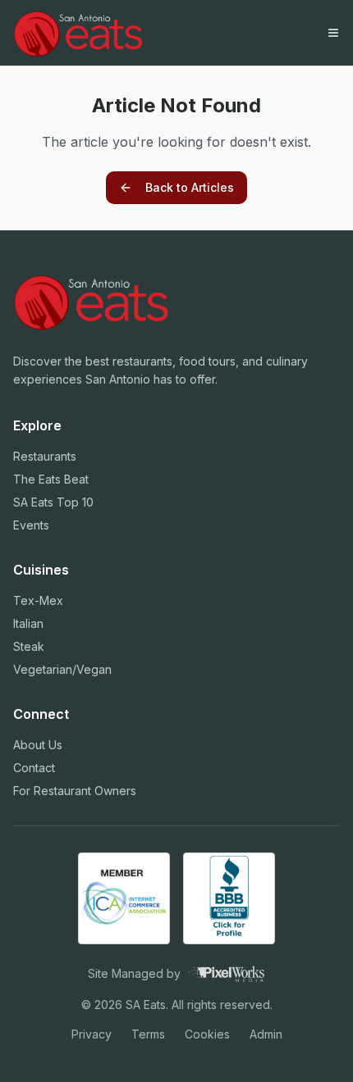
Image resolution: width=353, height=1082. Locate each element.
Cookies (207, 1034)
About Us (37, 745)
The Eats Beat (51, 479)
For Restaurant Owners (74, 791)
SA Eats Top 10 (53, 502)
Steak (28, 646)
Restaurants (44, 456)
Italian (28, 623)
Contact (34, 768)
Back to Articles (189, 187)
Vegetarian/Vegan (62, 669)
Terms (148, 1034)
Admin (266, 1034)
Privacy (91, 1034)
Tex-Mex (38, 600)
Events (31, 525)
